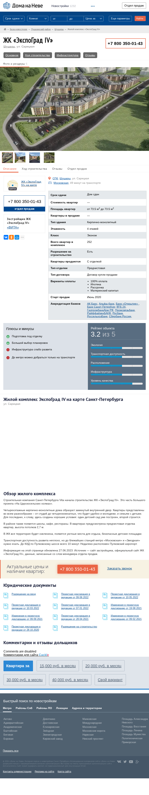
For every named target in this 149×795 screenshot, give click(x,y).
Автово (7, 719)
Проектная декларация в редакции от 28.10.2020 (26, 628)
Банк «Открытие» (127, 303)
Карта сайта (64, 771)
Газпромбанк (95, 310)
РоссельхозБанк (97, 316)
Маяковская (89, 719)
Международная (92, 722)
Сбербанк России (120, 316)
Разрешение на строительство (79, 626)
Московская (61, 182)
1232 (63, 6)
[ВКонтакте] (6, 237)
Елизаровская (51, 726)
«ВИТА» (13, 227)
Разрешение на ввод (24, 594)
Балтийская (10, 730)
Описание (9, 168)
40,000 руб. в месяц (70, 680)
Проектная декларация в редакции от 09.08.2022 (75, 596)
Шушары (9, 46)
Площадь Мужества (134, 734)
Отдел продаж (134, 5)
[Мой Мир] (17, 237)
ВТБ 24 (121, 306)
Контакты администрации (17, 771)
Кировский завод (53, 738)
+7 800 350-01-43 (125, 43)
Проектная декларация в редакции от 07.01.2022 (75, 606)
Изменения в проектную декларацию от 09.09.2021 (27, 617)
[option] (7, 157)
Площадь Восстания (134, 726)
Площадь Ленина (132, 730)
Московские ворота (93, 730)
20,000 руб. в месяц (103, 666)
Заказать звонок (119, 568)
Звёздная (48, 730)
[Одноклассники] (11, 237)
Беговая (8, 734)
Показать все (10, 750)
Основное (11, 55)
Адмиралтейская (13, 722)
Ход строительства (37, 55)
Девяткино (49, 719)
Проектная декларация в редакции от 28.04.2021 (75, 617)
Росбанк (118, 313)
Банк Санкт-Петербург (101, 306)
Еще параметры (120, 18)
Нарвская (88, 734)
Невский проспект (92, 738)
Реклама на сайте (44, 771)
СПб (55, 178)
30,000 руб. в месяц (24, 680)
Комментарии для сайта (26, 655)
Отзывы (90, 55)
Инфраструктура (68, 55)
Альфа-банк (106, 303)
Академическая (12, 726)
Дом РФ (108, 310)
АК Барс (92, 303)
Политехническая (132, 738)
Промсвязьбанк (125, 310)
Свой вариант (110, 680)
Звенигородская (52, 734)
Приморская (129, 742)
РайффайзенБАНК (99, 313)
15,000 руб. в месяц (58, 666)
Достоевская (50, 722)
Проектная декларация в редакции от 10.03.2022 (26, 606)
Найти (139, 18)
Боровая (8, 738)
